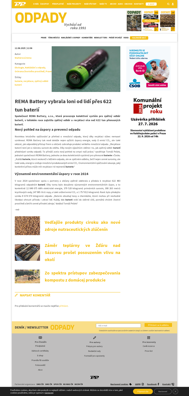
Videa (125, 37)
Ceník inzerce (149, 346)
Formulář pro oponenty (94, 355)
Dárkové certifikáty (40, 350)
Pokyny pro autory (94, 346)
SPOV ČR (58, 384)
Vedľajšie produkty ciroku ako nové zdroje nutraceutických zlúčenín (82, 225)
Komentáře (87, 37)
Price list (149, 351)
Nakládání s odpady (70, 37)
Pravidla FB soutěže (40, 360)
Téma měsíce (54, 37)
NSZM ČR (79, 384)
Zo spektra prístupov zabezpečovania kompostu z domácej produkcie (82, 276)
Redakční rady (94, 351)
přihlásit (63, 305)
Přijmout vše (142, 391)
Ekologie (19, 67)
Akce (40, 369)
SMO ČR (40, 384)
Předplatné (40, 346)
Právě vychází (115, 37)
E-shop (40, 355)
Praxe (43, 37)
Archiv (113, 4)
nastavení (49, 392)
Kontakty (139, 4)
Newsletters (100, 37)
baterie (18, 81)
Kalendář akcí (139, 38)
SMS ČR (48, 384)
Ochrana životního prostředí (29, 71)
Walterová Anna (23, 57)
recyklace (28, 81)
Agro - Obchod (125, 4)
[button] (158, 325)
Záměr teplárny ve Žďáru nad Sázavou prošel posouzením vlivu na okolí (82, 252)
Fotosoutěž (40, 365)
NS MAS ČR (68, 384)
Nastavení (162, 391)
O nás (36, 4)
